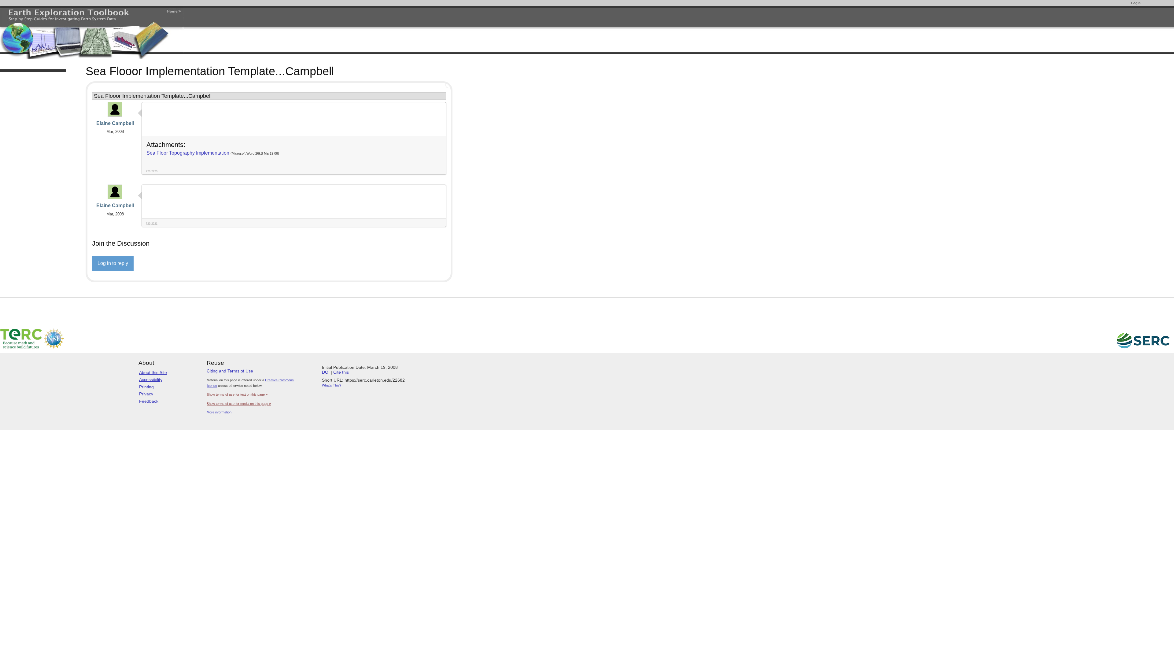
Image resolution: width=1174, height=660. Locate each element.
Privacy (146, 393)
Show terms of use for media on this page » (239, 403)
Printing (146, 386)
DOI (326, 372)
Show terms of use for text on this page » (237, 394)
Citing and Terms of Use (230, 371)
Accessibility (150, 379)
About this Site (153, 372)
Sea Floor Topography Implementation (187, 153)
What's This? (331, 385)
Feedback (148, 401)
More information (219, 412)
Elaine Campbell (115, 123)
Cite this (341, 372)
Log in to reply (113, 263)
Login (1136, 3)
